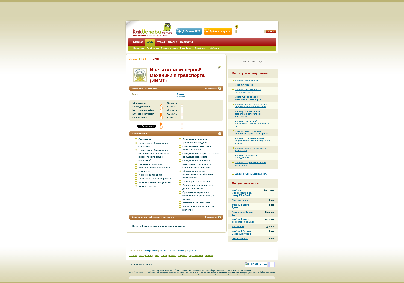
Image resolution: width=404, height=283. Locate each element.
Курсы (161, 42)
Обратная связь (196, 256)
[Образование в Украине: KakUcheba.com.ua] (152, 27)
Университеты (150, 250)
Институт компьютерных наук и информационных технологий (251, 105)
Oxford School (240, 238)
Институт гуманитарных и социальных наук (248, 90)
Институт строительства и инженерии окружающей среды (251, 132)
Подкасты (186, 42)
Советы (180, 250)
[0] (161, 125)
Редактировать (211, 88)
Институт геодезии (244, 84)
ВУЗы (150, 42)
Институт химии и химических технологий (250, 149)
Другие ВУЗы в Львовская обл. (251, 174)
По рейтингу (200, 48)
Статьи (172, 42)
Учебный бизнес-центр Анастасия (241, 232)
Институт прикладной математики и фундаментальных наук (252, 123)
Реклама (209, 256)
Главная (138, 42)
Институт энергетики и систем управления (250, 163)
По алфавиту (186, 48)
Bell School (238, 226)
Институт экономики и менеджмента (246, 156)
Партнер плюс (240, 200)
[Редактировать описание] (219, 88)
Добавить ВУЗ (191, 31)
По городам (138, 48)
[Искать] (236, 27)
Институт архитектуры (246, 80)
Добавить (214, 48)
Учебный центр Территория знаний (243, 220)
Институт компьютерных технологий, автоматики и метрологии (248, 114)
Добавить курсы (220, 31)
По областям (153, 48)
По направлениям (169, 48)
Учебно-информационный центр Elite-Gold (242, 193)
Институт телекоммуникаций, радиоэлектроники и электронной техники (252, 140)
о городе (180, 96)
